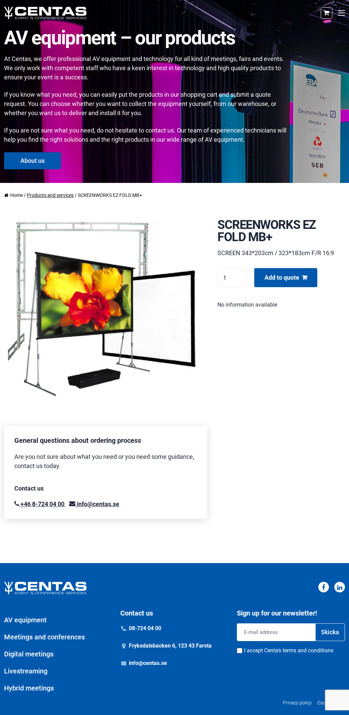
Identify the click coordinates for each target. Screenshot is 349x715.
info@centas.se (97, 504)
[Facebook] (323, 587)
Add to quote (281, 277)
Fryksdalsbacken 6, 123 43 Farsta (170, 645)
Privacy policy (297, 702)
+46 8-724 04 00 (42, 504)
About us (32, 160)
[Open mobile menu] (341, 13)
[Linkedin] (339, 587)
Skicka (330, 632)
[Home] (45, 13)
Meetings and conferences (44, 637)
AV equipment (25, 620)
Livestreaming (25, 671)
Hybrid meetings (29, 688)
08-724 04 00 (145, 628)
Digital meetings (29, 654)
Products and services (50, 195)
